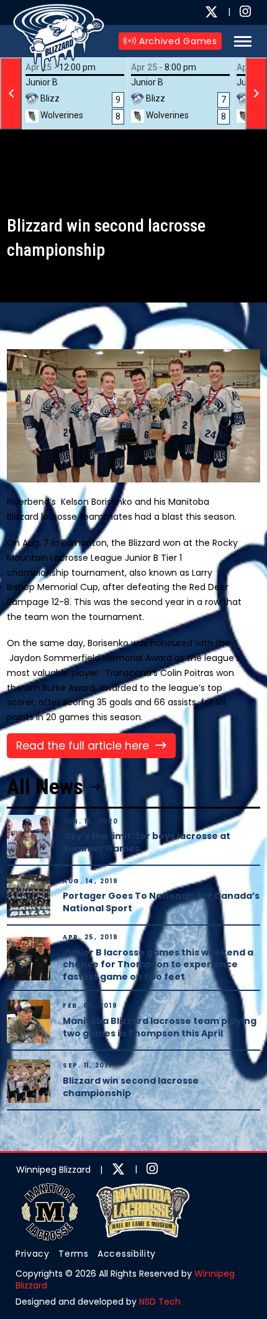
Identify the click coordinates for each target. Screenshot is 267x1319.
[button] (240, 41)
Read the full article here (82, 745)
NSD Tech (160, 1301)
